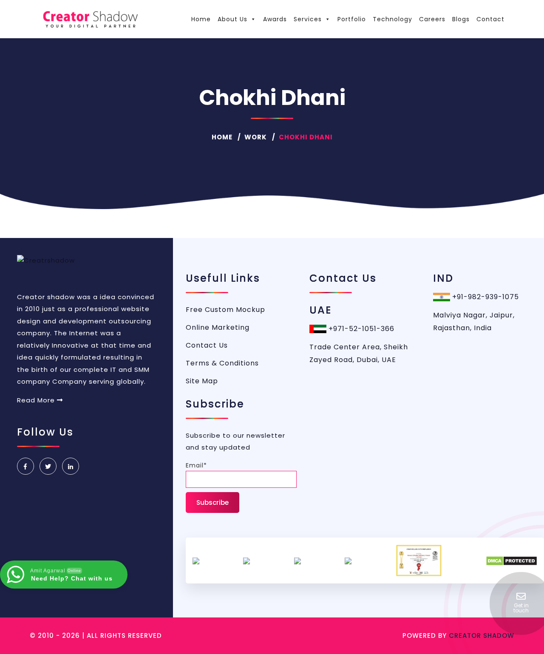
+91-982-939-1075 (484, 297)
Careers (432, 19)
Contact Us (207, 345)
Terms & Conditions (222, 363)
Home (201, 19)
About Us (232, 19)
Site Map (202, 381)
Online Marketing (217, 327)
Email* (196, 465)
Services (308, 19)
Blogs (461, 19)
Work (255, 137)
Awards (275, 19)
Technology (392, 19)
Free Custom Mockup (225, 309)
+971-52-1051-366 (360, 329)
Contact (490, 19)
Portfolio (351, 19)
